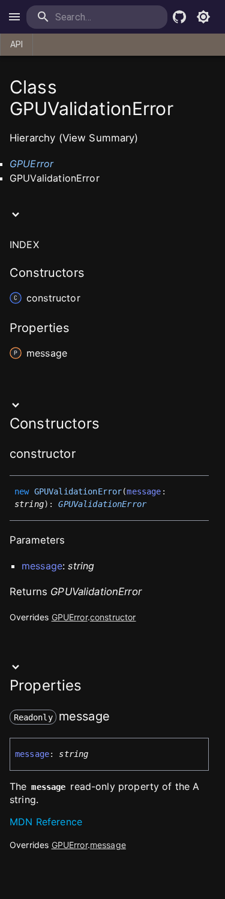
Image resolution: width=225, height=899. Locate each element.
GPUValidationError (102, 504)
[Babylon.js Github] (179, 17)
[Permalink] (83, 455)
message (108, 845)
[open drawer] (14, 17)
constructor (113, 617)
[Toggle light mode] (203, 17)
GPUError (31, 164)
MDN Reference (46, 822)
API (16, 44)
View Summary (98, 138)
